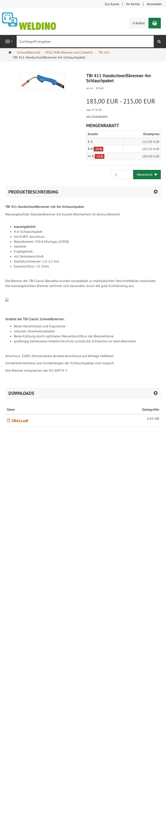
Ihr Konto (133, 4)
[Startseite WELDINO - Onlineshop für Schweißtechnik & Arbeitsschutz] (29, 21)
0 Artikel (139, 23)
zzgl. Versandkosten (97, 116)
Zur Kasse (112, 4)
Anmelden (154, 4)
